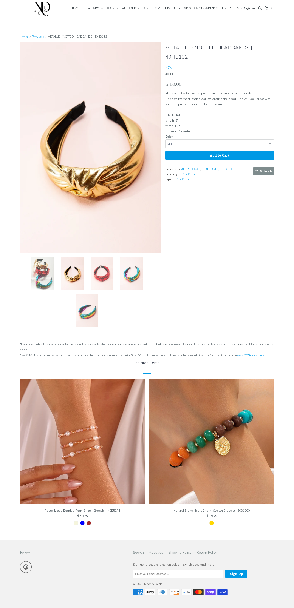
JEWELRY (92, 8)
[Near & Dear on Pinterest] (27, 567)
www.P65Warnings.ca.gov (250, 355)
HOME (75, 8)
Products (38, 36)
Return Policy (207, 552)
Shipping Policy (179, 552)
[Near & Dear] (42, 9)
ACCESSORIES (134, 8)
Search (138, 552)
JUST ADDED (227, 169)
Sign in (249, 8)
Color (169, 136)
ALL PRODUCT (190, 169)
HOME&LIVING (165, 8)
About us (156, 552)
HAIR (111, 8)
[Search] (260, 8)
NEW (169, 67)
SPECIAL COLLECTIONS (204, 8)
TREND (236, 8)
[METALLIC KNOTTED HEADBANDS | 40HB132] (90, 147)
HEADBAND (209, 169)
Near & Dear (153, 584)
